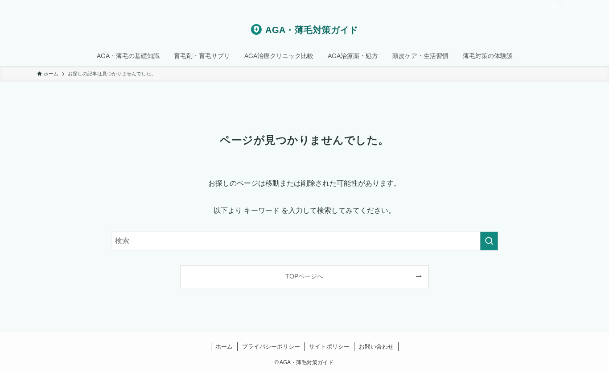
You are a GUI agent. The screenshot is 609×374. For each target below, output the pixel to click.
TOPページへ (304, 276)
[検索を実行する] (489, 241)
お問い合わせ (376, 346)
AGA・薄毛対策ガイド (311, 30)
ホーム (224, 346)
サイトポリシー (329, 346)
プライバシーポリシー (271, 346)
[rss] (554, 5)
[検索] (566, 5)
